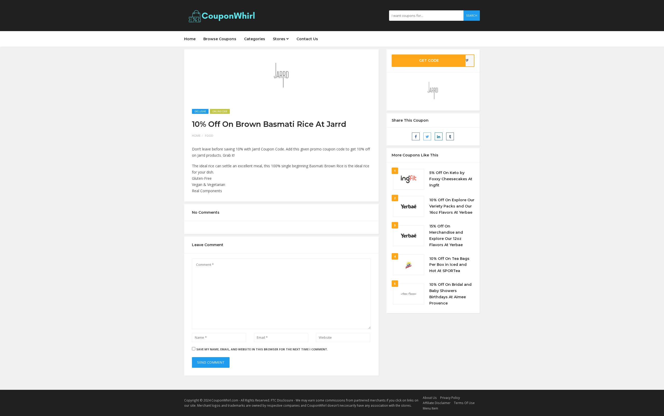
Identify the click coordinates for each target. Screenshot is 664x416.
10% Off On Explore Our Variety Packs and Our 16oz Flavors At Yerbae (451, 206)
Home (190, 39)
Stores (279, 39)
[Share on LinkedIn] (438, 136)
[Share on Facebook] (416, 136)
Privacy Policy (450, 398)
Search (471, 15)
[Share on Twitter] (427, 136)
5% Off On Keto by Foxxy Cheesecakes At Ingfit (450, 179)
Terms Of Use (464, 403)
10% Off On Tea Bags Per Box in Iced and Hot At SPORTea (449, 264)
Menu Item (430, 408)
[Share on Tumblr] (450, 136)
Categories (254, 39)
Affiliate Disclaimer (437, 403)
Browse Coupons (219, 39)
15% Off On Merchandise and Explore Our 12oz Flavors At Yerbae (446, 235)
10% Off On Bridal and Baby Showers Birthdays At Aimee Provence (450, 293)
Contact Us (307, 39)
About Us (430, 398)
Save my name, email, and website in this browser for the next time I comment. (262, 349)
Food (209, 135)
